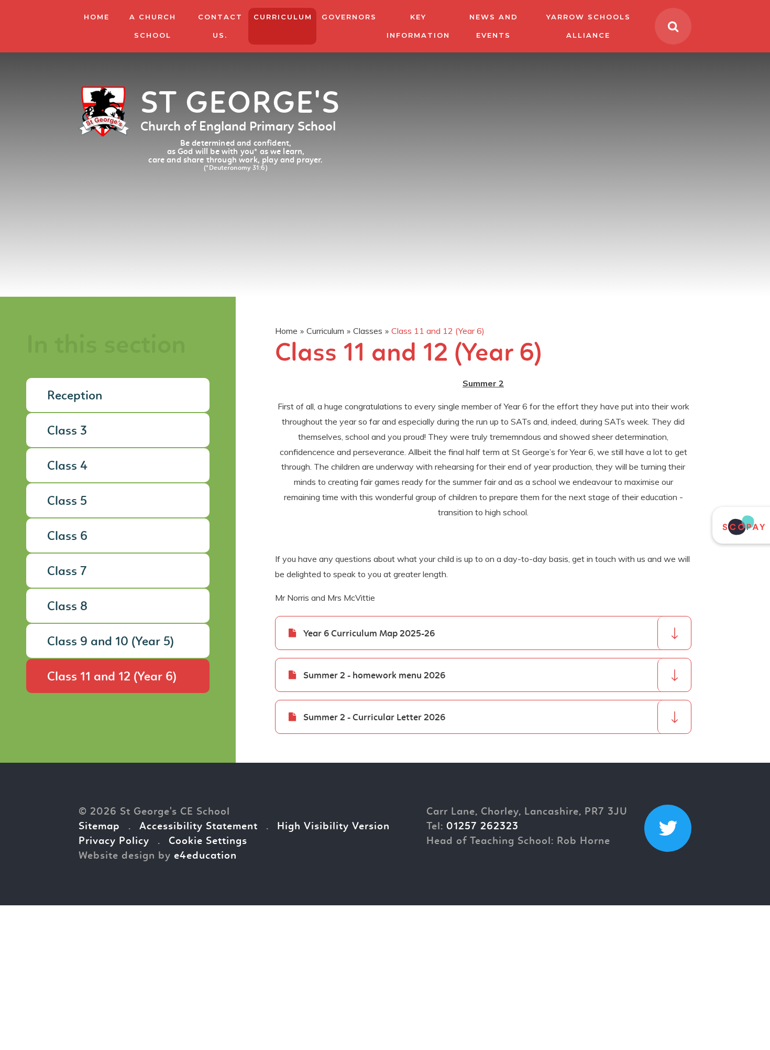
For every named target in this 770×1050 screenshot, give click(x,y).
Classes (367, 331)
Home (286, 331)
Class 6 (67, 537)
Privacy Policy (114, 841)
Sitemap (99, 826)
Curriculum (325, 331)
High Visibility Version (333, 826)
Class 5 (67, 501)
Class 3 (67, 431)
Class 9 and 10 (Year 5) (110, 642)
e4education (205, 856)
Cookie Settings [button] (208, 841)
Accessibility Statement (198, 826)
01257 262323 (482, 826)
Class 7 (67, 572)
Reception (74, 396)
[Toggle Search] (673, 26)
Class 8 (67, 607)
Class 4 (67, 466)
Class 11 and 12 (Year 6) (438, 331)
